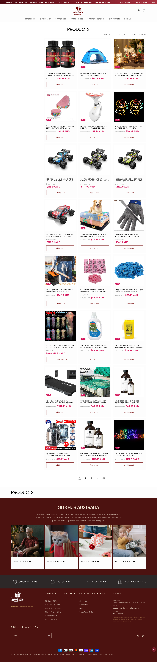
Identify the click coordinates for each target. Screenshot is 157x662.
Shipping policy (91, 654)
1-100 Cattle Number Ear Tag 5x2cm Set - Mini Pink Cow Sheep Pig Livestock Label (94, 291)
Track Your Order (86, 612)
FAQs (81, 608)
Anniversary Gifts (52, 605)
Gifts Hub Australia (24, 654)
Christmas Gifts (51, 616)
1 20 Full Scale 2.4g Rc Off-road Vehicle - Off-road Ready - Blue (59, 180)
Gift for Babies (123, 561)
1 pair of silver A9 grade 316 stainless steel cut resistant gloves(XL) (127, 235)
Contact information (106, 654)
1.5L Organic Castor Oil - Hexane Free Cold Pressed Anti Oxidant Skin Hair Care (94, 455)
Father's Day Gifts (53, 608)
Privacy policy (65, 654)
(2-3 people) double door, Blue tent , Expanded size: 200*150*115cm (93, 74)
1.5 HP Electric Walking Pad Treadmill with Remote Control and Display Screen (59, 402)
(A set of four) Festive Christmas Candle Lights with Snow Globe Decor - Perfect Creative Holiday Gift (129, 74)
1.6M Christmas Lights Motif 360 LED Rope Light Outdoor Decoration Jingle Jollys (128, 455)
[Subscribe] (49, 635)
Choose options (60, 359)
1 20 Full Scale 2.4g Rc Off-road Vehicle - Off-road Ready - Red (59, 235)
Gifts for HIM (20, 561)
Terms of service (78, 654)
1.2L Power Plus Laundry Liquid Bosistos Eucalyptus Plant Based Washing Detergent (94, 346)
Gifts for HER (88, 561)
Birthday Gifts (51, 601)
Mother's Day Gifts (53, 612)
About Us (83, 601)
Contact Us (83, 605)
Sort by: (106, 35)
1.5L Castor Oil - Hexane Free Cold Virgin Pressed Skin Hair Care (127, 402)
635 (103, 478)
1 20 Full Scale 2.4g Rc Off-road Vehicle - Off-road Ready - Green (94, 180)
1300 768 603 (119, 614)
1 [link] (79, 478)
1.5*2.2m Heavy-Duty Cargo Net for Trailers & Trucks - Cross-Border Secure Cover (93, 402)
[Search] (13, 10)
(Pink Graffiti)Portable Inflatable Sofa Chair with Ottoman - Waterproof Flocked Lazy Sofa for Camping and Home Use (60, 127)
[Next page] (109, 478)
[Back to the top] (154, 649)
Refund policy (53, 654)
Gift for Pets (54, 561)
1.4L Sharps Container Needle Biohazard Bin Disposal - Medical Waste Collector (129, 346)
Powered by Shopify (39, 654)
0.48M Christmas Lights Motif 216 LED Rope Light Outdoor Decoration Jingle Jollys (128, 127)
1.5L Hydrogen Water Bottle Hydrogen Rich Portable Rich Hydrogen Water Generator (58, 455)
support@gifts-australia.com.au (126, 608)
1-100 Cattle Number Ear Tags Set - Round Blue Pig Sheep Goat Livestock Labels (129, 291)
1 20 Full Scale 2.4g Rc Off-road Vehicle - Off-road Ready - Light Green (128, 180)
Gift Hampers (51, 619)
